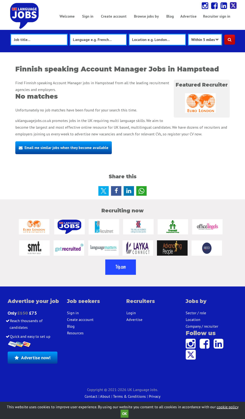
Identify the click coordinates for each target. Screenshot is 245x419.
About (105, 396)
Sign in (87, 16)
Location (193, 319)
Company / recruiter (202, 326)
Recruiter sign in (216, 16)
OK (124, 413)
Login (131, 312)
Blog (170, 16)
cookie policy (227, 406)
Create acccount (80, 319)
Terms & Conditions (129, 396)
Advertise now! (36, 358)
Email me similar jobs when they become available (66, 147)
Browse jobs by (146, 16)
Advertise (188, 16)
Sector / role (196, 312)
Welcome (67, 16)
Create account (114, 16)
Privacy (154, 396)
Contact (91, 396)
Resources (75, 333)
